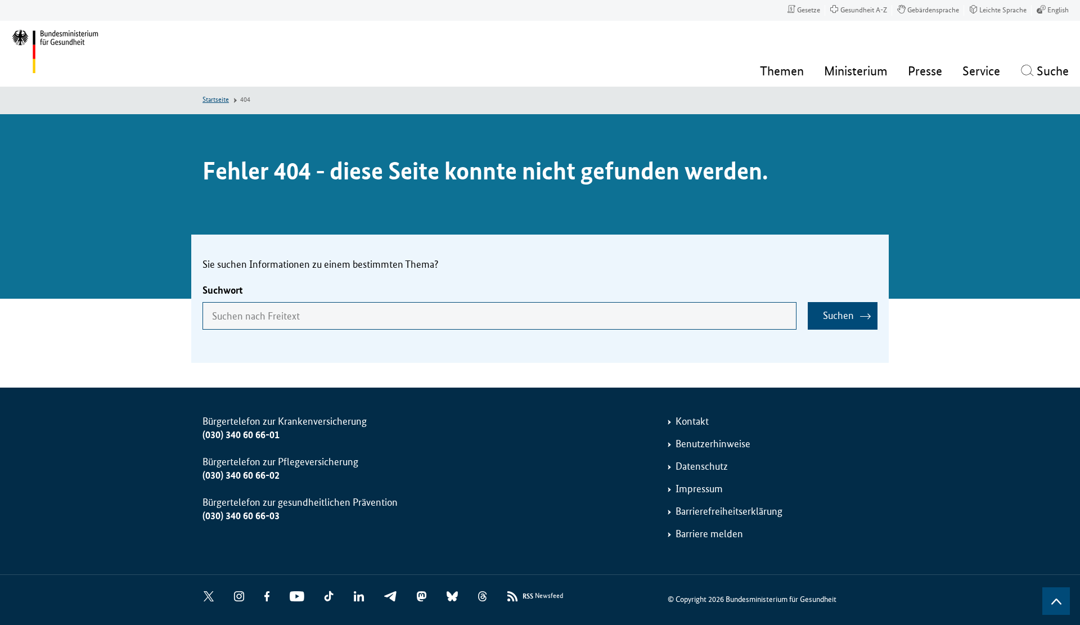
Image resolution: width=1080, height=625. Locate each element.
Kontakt (692, 421)
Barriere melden (709, 533)
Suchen (838, 315)
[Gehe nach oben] (1056, 601)
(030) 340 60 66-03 (241, 516)
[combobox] (499, 316)
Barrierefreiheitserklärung (729, 511)
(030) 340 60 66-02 (241, 475)
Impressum (699, 488)
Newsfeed (543, 596)
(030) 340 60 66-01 (241, 435)
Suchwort (222, 290)
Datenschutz (702, 466)
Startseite (215, 100)
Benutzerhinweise (713, 443)
